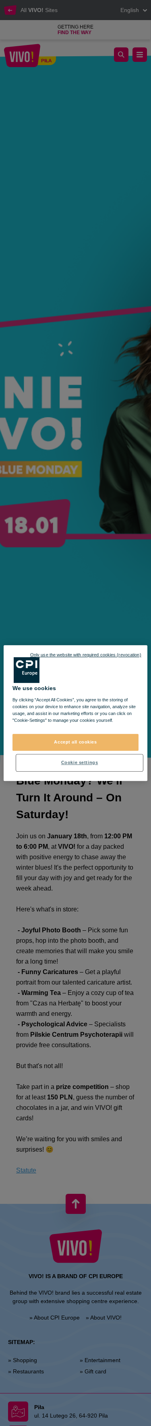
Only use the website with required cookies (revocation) (85, 654)
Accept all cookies (75, 742)
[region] (75, 713)
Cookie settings (79, 762)
